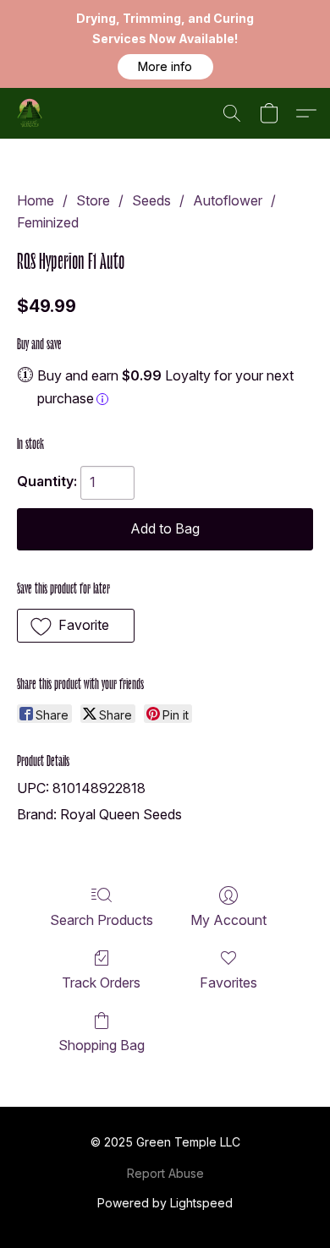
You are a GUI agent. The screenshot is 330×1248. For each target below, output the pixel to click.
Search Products (101, 919)
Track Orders (101, 982)
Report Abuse (165, 1173)
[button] (165, 66)
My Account (228, 919)
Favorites (228, 982)
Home (35, 200)
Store (93, 200)
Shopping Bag (101, 1045)
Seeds (151, 200)
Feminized (48, 222)
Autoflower (227, 200)
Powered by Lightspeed (165, 1203)
